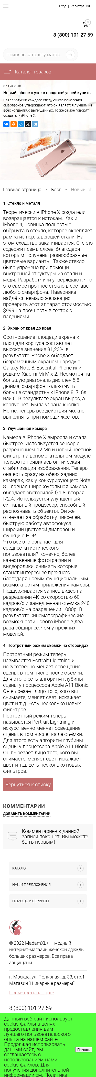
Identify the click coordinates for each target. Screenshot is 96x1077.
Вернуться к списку (28, 784)
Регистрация (80, 6)
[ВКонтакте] (6, 124)
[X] (28, 124)
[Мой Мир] (21, 124)
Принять (83, 1050)
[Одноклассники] (13, 124)
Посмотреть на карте (31, 992)
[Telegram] (35, 124)
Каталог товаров (32, 71)
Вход (62, 6)
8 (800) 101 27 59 (30, 1008)
